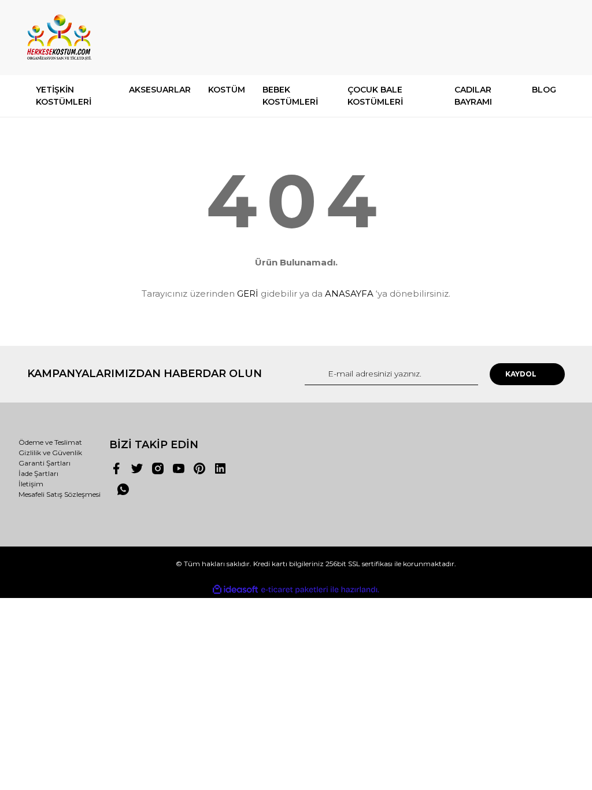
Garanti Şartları (44, 463)
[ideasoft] (235, 589)
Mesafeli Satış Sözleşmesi (59, 494)
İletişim (30, 483)
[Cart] (551, 37)
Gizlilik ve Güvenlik (50, 452)
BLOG (544, 89)
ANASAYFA (349, 293)
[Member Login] (504, 37)
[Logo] (59, 37)
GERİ (247, 293)
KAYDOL (520, 374)
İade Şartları (38, 473)
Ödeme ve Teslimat (50, 442)
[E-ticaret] (294, 590)
